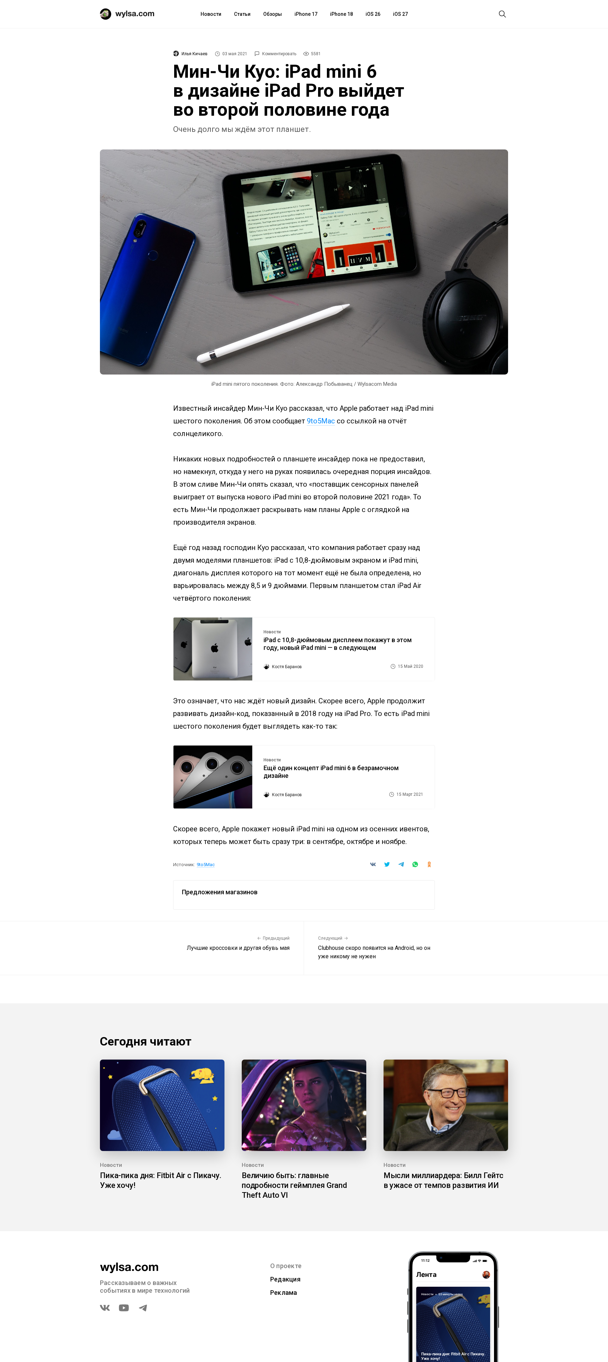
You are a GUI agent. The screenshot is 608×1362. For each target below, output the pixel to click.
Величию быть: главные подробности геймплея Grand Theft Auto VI (294, 1185)
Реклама (283, 1292)
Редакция (285, 1279)
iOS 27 (400, 14)
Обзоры (272, 14)
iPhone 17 (305, 14)
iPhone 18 (341, 14)
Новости (211, 14)
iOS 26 (373, 14)
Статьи (242, 14)
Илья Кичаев (195, 53)
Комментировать (279, 53)
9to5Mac (321, 421)
